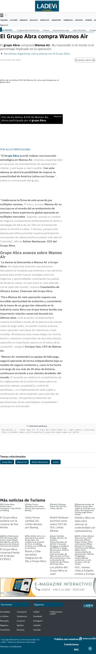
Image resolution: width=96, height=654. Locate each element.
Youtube (37, 630)
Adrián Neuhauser (40, 462)
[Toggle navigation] (5, 15)
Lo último (14, 20)
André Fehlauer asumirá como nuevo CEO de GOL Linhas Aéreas (59, 524)
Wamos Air (22, 462)
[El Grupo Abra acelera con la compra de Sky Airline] (10, 509)
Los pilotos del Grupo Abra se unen (59, 570)
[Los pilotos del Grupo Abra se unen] (60, 550)
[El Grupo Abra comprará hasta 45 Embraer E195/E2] (10, 541)
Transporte (56, 20)
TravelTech (44, 20)
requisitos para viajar (61, 30)
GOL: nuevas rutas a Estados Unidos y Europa (85, 570)
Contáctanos (71, 644)
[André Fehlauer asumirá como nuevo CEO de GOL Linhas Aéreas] (60, 509)
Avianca (46, 30)
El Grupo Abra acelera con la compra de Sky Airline (9, 522)
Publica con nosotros (66, 639)
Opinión (88, 20)
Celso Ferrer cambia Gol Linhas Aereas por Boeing (33, 522)
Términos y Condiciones (11, 646)
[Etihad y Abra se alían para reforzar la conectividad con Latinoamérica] (85, 509)
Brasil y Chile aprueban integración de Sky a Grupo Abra (35, 556)
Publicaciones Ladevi (56, 613)
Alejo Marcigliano (18, 149)
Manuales (24, 20)
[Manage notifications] (90, 649)
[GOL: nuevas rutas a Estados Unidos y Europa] (85, 550)
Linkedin (37, 625)
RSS (76, 649)
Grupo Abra (11, 155)
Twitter (36, 612)
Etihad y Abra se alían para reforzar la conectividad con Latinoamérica (85, 524)
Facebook (37, 616)
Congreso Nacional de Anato (28, 30)
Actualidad (5, 612)
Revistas (20, 630)
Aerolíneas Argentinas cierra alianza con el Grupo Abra (37, 53)
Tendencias (68, 20)
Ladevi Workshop (79, 30)
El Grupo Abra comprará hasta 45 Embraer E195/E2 (9, 554)
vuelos (56, 462)
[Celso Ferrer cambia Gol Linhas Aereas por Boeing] (35, 509)
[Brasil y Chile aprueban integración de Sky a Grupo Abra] (35, 542)
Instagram (38, 621)
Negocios (34, 20)
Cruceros (79, 20)
